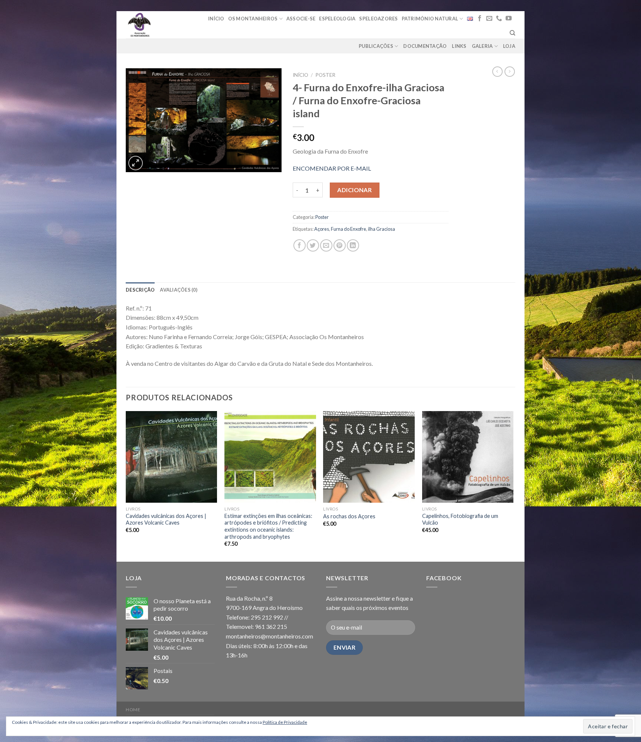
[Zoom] (135, 163)
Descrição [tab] (140, 290)
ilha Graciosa (381, 229)
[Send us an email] (489, 18)
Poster (325, 75)
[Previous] (126, 485)
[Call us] (499, 18)
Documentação (425, 46)
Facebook (443, 577)
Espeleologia (337, 19)
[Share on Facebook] (299, 245)
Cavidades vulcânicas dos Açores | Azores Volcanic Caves (166, 519)
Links (459, 46)
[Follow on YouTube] (509, 18)
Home (133, 709)
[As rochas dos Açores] (369, 457)
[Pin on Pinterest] (339, 245)
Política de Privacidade (285, 722)
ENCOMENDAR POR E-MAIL (332, 168)
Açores (321, 229)
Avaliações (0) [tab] (178, 290)
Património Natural (430, 19)
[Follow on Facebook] (480, 18)
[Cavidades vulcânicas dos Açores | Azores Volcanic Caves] (171, 457)
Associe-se (301, 19)
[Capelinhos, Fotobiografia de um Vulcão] (468, 457)
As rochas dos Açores (349, 516)
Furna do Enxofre (348, 229)
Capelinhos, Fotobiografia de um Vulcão (460, 519)
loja (509, 46)
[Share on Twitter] (313, 245)
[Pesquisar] (512, 33)
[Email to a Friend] (326, 245)
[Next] (513, 485)
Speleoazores (378, 19)
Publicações (376, 46)
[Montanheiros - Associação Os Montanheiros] (158, 25)
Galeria (482, 46)
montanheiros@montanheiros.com (269, 636)
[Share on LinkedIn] (353, 245)
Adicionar (354, 189)
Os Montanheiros (253, 19)
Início (216, 19)
